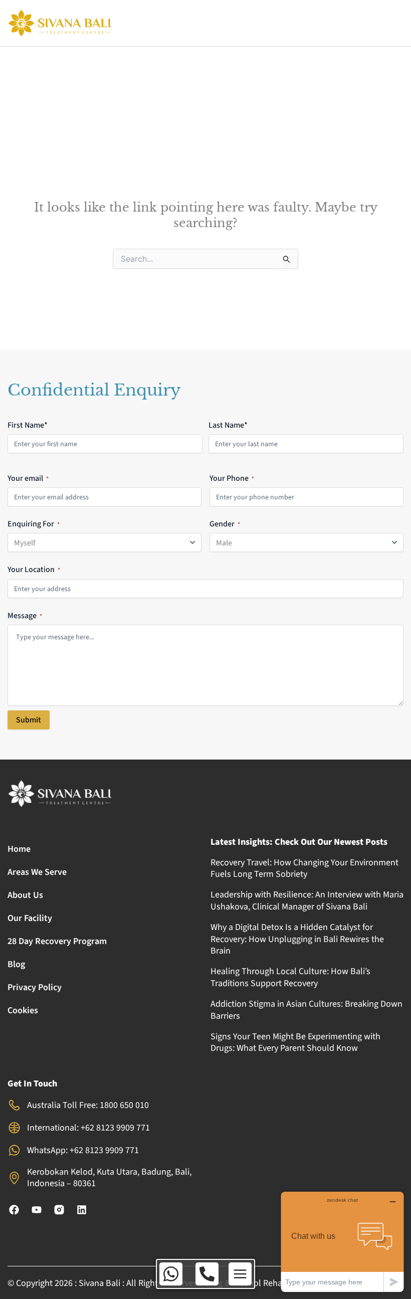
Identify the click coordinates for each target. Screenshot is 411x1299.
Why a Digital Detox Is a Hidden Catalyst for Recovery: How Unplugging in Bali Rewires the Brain (297, 939)
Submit (28, 719)
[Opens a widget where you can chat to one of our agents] (342, 1241)
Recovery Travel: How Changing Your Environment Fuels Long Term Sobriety (304, 868)
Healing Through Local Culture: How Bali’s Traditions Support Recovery (290, 977)
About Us (25, 895)
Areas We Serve (37, 872)
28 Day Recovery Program (57, 941)
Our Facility (30, 918)
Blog (16, 964)
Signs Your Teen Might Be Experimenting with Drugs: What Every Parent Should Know (295, 1042)
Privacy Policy (35, 987)
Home (19, 849)
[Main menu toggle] (240, 1273)
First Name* (28, 425)
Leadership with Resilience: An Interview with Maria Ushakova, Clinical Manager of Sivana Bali (307, 900)
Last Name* (228, 425)
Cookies (23, 1010)
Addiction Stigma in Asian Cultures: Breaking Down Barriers (306, 1010)
